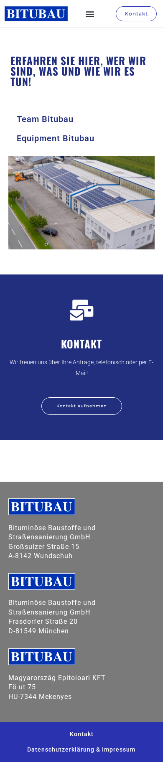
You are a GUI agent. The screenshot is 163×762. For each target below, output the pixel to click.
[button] (90, 14)
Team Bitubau (45, 119)
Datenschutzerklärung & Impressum (81, 749)
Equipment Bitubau (55, 138)
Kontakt (82, 734)
